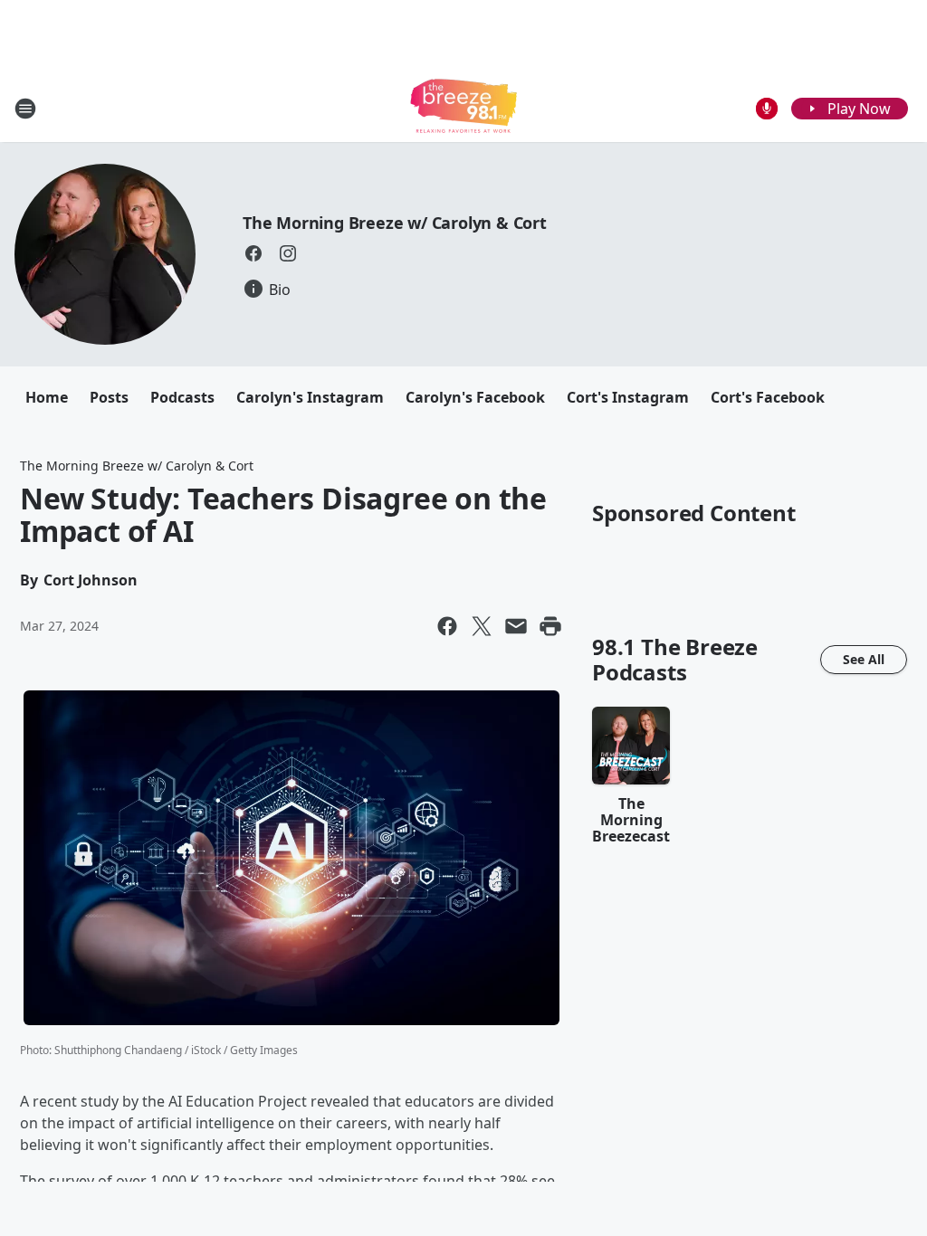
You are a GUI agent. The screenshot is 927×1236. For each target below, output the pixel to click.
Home (46, 397)
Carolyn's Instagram (310, 397)
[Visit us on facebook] (253, 253)
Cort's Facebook (768, 397)
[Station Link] (463, 108)
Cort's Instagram (628, 397)
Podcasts (182, 397)
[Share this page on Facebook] (447, 626)
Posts (109, 397)
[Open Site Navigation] (25, 108)
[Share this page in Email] (516, 626)
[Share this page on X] (481, 626)
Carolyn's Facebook (475, 397)
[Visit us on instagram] (288, 253)
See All (863, 659)
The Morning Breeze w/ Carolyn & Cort (395, 222)
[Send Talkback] (767, 108)
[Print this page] (550, 626)
